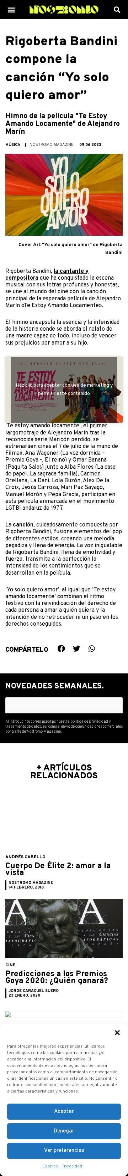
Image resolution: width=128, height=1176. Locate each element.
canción (23, 525)
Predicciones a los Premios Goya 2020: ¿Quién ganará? (56, 977)
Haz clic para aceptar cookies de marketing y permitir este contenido (64, 390)
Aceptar (64, 1111)
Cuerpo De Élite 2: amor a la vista (58, 869)
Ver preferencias (64, 1150)
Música (12, 144)
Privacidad (72, 1166)
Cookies (50, 1166)
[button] (117, 1032)
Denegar (64, 1131)
